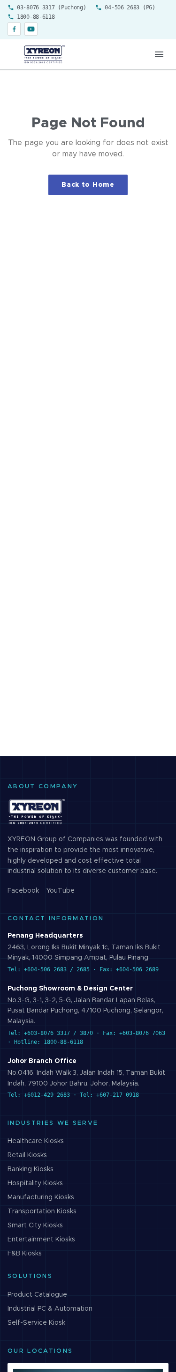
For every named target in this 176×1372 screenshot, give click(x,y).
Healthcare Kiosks (36, 1141)
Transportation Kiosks (42, 1211)
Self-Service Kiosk (36, 1323)
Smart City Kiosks (35, 1225)
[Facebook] (14, 29)
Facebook (23, 891)
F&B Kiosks (25, 1253)
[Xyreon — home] (44, 54)
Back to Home (87, 185)
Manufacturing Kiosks (41, 1197)
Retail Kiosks (27, 1155)
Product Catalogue (37, 1294)
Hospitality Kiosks (35, 1183)
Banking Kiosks (31, 1169)
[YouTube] (31, 29)
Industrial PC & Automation (50, 1309)
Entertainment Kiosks (41, 1239)
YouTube (60, 891)
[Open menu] (159, 54)
